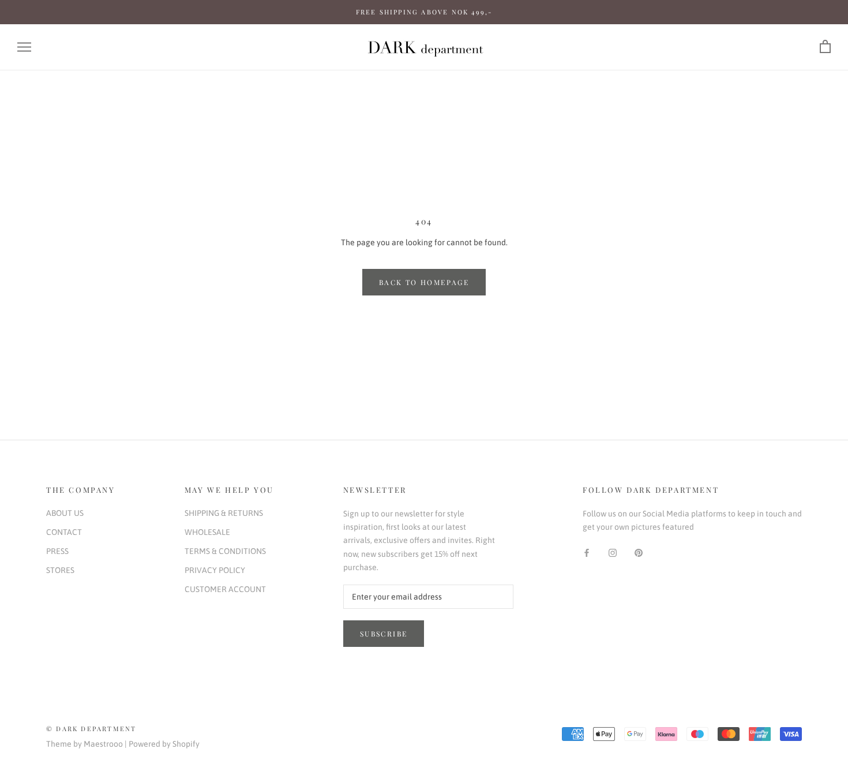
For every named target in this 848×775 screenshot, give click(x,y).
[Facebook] (587, 552)
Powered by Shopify (164, 743)
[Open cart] (825, 47)
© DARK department (91, 728)
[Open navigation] (24, 47)
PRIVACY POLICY (215, 570)
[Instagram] (613, 552)
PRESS (57, 551)
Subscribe (384, 633)
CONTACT (64, 532)
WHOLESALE (207, 532)
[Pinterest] (639, 552)
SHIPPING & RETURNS (224, 513)
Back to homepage (424, 282)
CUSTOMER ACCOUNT (225, 589)
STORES (60, 570)
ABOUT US (65, 513)
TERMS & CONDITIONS (225, 551)
